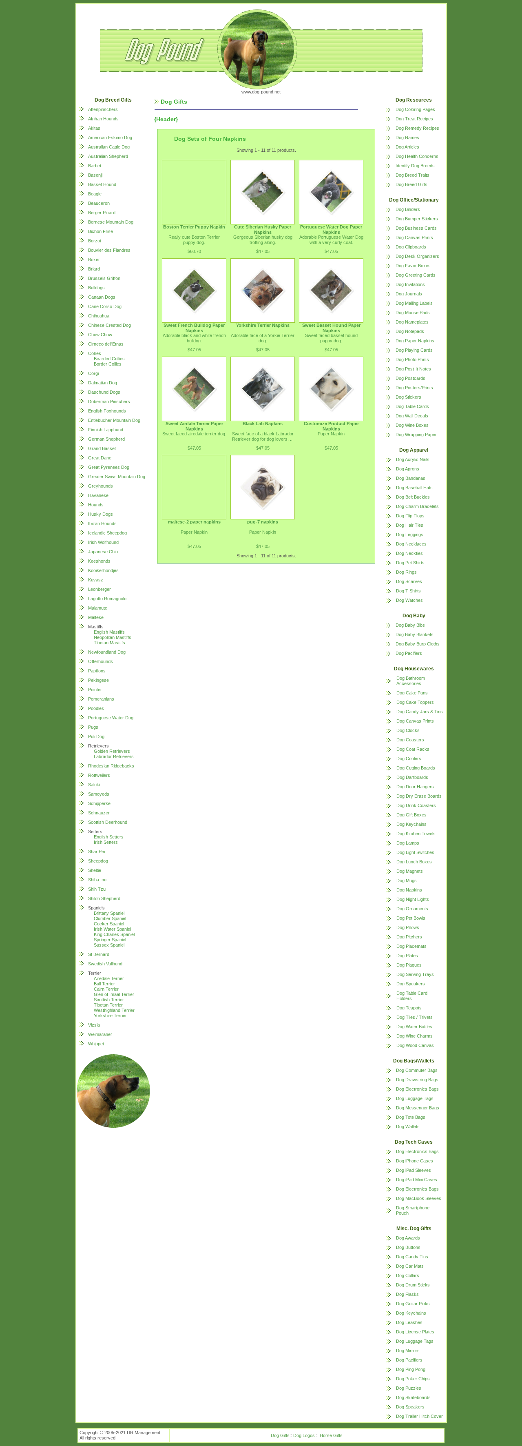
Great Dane (99, 457)
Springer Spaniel (110, 939)
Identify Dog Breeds (415, 165)
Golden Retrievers (112, 751)
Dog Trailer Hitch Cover (419, 1416)
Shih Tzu (97, 889)
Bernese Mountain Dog (110, 222)
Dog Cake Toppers (415, 702)
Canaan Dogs (101, 297)
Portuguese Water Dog (110, 717)
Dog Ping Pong (410, 1369)
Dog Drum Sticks (413, 1284)
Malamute (97, 607)
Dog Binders (408, 209)
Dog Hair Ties (409, 525)
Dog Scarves (409, 581)
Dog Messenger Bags (417, 1107)
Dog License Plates (415, 1331)
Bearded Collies (109, 358)
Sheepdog (98, 860)
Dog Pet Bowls (410, 918)
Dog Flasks (407, 1294)
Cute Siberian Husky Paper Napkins (262, 229)
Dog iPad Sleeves (413, 1170)
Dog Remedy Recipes (417, 128)
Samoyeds (98, 794)
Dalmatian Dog (102, 382)
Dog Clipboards (411, 246)
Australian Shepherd (108, 156)
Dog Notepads (410, 331)
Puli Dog (96, 736)
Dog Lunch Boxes (414, 861)
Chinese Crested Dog (109, 325)
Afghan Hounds (103, 118)
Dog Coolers (408, 758)
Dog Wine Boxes (412, 425)
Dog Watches (409, 600)
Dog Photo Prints (412, 359)
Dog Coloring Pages (415, 109)
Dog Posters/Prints (414, 387)
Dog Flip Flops (410, 515)
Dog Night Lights (412, 899)
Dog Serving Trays (415, 974)
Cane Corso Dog (105, 306)
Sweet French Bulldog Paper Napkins (194, 328)
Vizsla (94, 1024)
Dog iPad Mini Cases (416, 1179)
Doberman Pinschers (109, 401)
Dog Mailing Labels (414, 303)
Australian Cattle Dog (109, 146)
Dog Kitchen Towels (416, 833)
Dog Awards (408, 1237)
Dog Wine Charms (414, 1035)
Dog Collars (407, 1275)
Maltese (96, 617)
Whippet (96, 1043)
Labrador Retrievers (114, 756)
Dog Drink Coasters (416, 805)
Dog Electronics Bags (417, 1089)
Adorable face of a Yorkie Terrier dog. (262, 338)
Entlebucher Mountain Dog (114, 420)
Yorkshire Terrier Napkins (263, 325)
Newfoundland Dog (107, 652)
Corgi (93, 373)
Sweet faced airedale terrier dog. (194, 433)
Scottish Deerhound (107, 822)
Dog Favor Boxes (413, 265)
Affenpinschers (103, 109)
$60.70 (194, 251)
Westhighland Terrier (114, 1010)
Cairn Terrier (106, 989)
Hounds (96, 504)
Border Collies (108, 364)
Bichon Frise (100, 231)
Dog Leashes (409, 1322)
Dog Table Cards (412, 406)
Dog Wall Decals (412, 415)
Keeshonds (99, 561)
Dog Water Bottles (414, 1026)
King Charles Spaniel (114, 934)
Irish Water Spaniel (112, 929)
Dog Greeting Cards (416, 275)
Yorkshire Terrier (110, 1015)
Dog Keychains (411, 824)
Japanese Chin (103, 551)
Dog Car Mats (410, 1266)
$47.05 (263, 251)
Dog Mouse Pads (413, 312)
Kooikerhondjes (103, 570)
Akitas (94, 128)
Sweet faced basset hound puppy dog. (331, 338)
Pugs (93, 727)
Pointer (95, 689)
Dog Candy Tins (412, 1256)
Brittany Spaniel (109, 913)
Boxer (94, 259)
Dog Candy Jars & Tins (419, 711)
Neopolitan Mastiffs (112, 637)
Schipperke (99, 803)
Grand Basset (102, 448)
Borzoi (94, 240)
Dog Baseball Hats (414, 487)
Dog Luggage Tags (415, 1098)
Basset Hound (102, 184)
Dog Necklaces (411, 543)
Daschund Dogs (104, 392)
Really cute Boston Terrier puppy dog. (194, 240)
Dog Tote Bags (410, 1117)
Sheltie (94, 870)
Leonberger (99, 589)
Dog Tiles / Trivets (414, 1017)
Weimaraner (100, 1034)
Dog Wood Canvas (415, 1045)
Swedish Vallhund (105, 963)
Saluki (94, 784)
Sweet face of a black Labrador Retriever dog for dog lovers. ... (263, 436)
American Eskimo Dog (110, 137)
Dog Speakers (410, 983)
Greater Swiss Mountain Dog (116, 476)
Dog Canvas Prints (414, 237)
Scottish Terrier (109, 999)
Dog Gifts (280, 1435)
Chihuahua (98, 315)
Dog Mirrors (408, 1350)
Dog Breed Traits (412, 175)
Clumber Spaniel (110, 918)
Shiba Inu (97, 879)
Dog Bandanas (410, 478)
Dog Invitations (410, 284)
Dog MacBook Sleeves (418, 1198)
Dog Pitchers (409, 936)
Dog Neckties (409, 553)
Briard (94, 268)
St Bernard (98, 954)
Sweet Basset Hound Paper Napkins (331, 328)
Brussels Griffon (104, 278)
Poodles (96, 708)
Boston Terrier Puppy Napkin (194, 226)
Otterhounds (100, 661)
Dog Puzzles (408, 1388)
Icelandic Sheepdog (107, 532)
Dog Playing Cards (414, 350)
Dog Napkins (409, 889)
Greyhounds (100, 485)
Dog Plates (407, 955)
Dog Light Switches (415, 852)
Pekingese (98, 680)
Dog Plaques (409, 965)
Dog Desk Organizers (417, 256)
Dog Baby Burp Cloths (418, 643)
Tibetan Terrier (108, 1004)
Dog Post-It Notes (413, 368)
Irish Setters (106, 842)
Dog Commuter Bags (417, 1070)
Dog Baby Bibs (410, 625)
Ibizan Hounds (102, 523)
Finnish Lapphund (105, 429)
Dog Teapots (409, 1007)
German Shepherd (106, 439)
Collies (94, 353)
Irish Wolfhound (103, 542)
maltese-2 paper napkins (194, 521)
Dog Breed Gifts (411, 184)
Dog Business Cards (416, 228)
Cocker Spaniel (109, 923)
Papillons (97, 670)
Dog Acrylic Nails (412, 459)
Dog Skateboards (413, 1397)
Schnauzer (99, 812)
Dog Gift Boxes (411, 814)
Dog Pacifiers (409, 653)
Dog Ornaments (412, 908)
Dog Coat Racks (412, 749)
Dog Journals (409, 293)
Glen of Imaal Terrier (114, 994)
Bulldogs (96, 287)
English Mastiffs (109, 632)
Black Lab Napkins (263, 423)
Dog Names (407, 137)
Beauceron (99, 203)
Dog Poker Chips (413, 1378)
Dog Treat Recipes (414, 118)
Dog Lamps (407, 843)
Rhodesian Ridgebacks (111, 765)
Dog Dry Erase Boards (419, 796)
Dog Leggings (409, 534)
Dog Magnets (409, 871)
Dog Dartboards (412, 777)
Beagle (95, 193)
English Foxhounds (107, 410)
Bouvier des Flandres (109, 250)
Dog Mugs (406, 880)
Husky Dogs (100, 514)
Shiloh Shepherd (104, 898)
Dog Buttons (408, 1247)
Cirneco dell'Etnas (106, 344)
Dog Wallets (408, 1126)
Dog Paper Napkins (415, 340)
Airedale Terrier (109, 978)
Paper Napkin (331, 433)
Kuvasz (95, 579)
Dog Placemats (411, 946)
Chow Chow (100, 334)
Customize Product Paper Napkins (331, 426)
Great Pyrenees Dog (108, 467)
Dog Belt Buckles (413, 497)
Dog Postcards (410, 378)
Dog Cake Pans (412, 692)
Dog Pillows (407, 927)
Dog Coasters (410, 739)
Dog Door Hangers (415, 786)
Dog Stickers (408, 397)
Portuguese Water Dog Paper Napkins (331, 229)
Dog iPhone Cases (414, 1160)
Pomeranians (101, 698)
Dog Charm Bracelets (417, 506)
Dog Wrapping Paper (416, 434)
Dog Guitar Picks (413, 1303)
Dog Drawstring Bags (417, 1079)
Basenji (95, 175)
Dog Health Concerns (417, 156)
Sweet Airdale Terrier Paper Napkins (194, 426)
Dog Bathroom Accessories (410, 681)
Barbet (94, 165)
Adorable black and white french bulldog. (194, 338)
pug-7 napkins (262, 521)
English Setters (109, 836)
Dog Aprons (407, 468)
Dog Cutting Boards (415, 767)
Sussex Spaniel (109, 945)
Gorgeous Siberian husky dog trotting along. (262, 240)
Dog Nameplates (412, 321)
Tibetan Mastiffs (109, 642)
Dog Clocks (408, 730)
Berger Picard (101, 212)
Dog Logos (304, 1435)
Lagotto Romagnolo (107, 598)
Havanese (98, 495)
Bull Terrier (104, 983)
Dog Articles (407, 146)
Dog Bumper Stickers (417, 218)
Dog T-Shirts (408, 590)
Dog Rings (406, 572)
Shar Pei (96, 851)
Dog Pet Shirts (410, 562)
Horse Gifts (331, 1435)
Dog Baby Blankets (415, 634)
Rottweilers (99, 775)
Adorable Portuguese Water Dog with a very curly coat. (331, 240)
